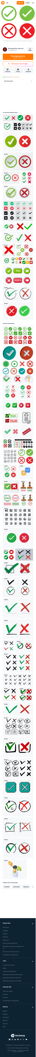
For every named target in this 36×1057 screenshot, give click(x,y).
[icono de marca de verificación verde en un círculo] (26, 260)
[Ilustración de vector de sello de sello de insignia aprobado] (9, 521)
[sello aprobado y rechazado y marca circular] (9, 648)
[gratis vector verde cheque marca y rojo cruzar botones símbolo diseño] (18, 686)
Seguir (30, 50)
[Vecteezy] (3, 3)
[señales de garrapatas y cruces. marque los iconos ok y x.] (11, 187)
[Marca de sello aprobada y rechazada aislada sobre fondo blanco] (11, 635)
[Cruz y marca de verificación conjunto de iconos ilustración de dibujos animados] (11, 607)
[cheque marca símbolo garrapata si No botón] (18, 729)
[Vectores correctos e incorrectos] (11, 298)
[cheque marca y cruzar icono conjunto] (13, 534)
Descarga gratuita (18, 57)
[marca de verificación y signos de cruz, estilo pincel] (12, 272)
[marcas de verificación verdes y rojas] (18, 151)
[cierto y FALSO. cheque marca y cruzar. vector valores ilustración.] (11, 481)
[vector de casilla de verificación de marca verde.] (24, 295)
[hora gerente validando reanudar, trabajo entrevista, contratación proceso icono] (9, 494)
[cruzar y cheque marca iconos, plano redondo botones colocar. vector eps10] (18, 419)
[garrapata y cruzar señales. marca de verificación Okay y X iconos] (10, 546)
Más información (8, 81)
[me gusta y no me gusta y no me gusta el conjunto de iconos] (18, 323)
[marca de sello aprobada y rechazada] (9, 621)
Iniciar (27, 3)
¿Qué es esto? (16, 77)
